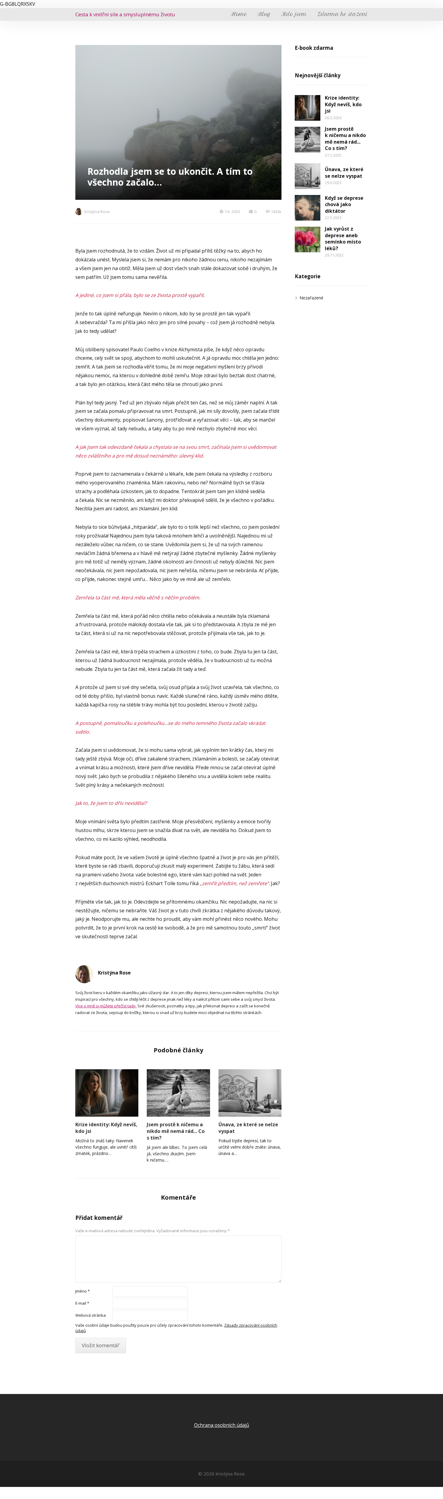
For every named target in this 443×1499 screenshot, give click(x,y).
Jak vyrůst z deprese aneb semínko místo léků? (343, 238)
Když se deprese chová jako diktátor (344, 204)
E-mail (82, 1303)
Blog (264, 14)
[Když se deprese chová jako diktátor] (307, 208)
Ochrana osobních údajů (221, 1425)
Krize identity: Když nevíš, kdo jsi (106, 1127)
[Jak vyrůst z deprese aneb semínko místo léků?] (307, 239)
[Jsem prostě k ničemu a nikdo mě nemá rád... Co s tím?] (178, 1093)
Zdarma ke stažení (342, 14)
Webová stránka (90, 1315)
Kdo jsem (294, 14)
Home (239, 14)
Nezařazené (311, 298)
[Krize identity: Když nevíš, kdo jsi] (106, 1093)
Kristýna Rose (97, 211)
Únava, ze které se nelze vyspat (248, 1127)
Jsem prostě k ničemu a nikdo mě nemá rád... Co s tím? (176, 1131)
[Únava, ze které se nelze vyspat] (249, 1093)
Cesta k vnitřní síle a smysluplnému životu (125, 14)
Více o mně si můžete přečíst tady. (106, 1006)
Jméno (82, 1291)
